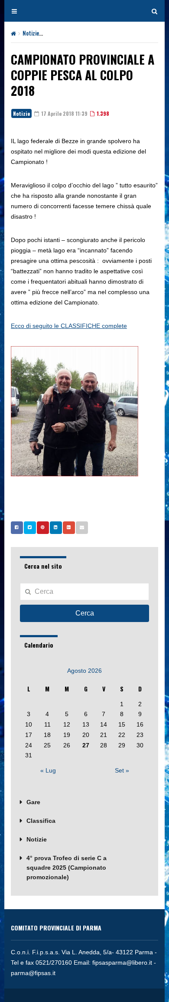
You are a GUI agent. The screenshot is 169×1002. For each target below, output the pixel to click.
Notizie (31, 33)
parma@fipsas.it (33, 972)
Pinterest (43, 527)
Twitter (30, 527)
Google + (69, 527)
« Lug (48, 770)
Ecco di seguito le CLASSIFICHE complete (69, 325)
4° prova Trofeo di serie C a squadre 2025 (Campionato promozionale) (66, 868)
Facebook (17, 527)
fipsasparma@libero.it (122, 962)
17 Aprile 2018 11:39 (64, 113)
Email (82, 527)
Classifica (40, 820)
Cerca (84, 613)
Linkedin (56, 527)
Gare (33, 802)
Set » (122, 770)
